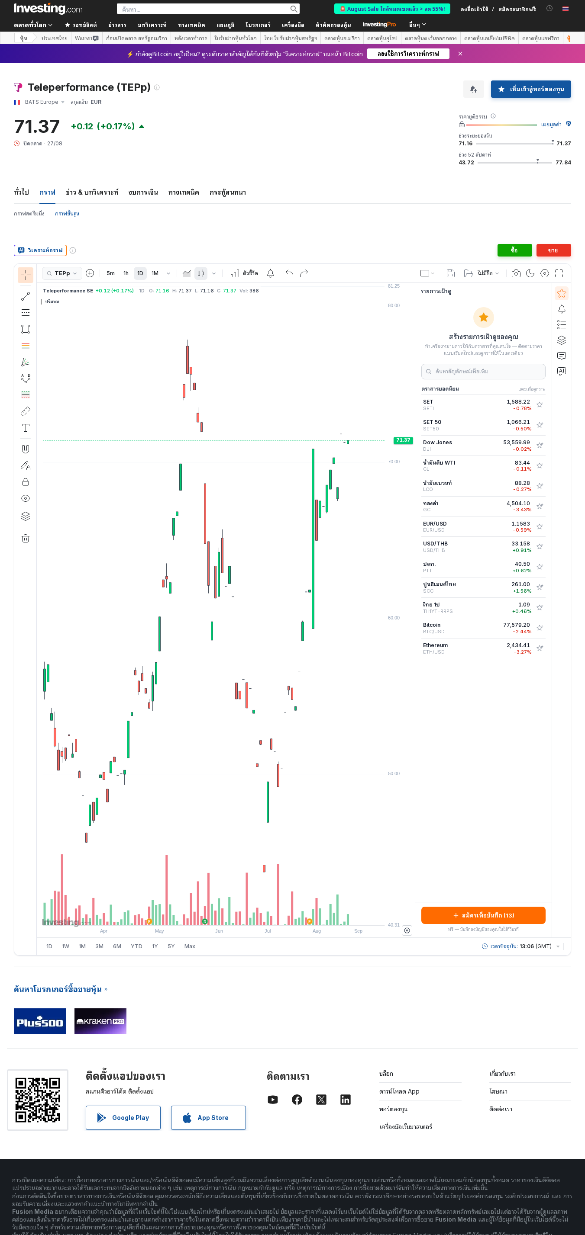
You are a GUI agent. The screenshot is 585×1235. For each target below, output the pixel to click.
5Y (171, 946)
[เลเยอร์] (25, 516)
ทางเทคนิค (183, 192)
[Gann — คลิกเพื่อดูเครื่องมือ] (25, 362)
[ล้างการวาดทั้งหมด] (25, 538)
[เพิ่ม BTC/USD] (539, 628)
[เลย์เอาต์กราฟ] (428, 273)
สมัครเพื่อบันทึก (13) (488, 915)
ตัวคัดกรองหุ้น (333, 24)
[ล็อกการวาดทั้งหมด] (25, 482)
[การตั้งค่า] (407, 930)
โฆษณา (498, 1091)
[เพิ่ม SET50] (539, 425)
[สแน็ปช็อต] (516, 273)
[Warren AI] (562, 371)
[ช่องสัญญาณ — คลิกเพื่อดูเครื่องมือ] (25, 313)
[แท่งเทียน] (200, 273)
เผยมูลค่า (551, 124)
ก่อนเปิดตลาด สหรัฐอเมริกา (136, 38)
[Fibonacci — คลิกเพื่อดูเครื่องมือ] (25, 345)
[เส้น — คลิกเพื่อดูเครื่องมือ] (25, 296)
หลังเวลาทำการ (191, 38)
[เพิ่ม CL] (539, 466)
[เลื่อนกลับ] (226, 914)
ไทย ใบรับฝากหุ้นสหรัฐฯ (290, 38)
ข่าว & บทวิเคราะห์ (92, 192)
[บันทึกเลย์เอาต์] (450, 273)
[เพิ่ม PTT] (539, 567)
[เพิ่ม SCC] (539, 587)
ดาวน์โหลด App (399, 1091)
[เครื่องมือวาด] (39, 609)
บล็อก (386, 1073)
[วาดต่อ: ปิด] (25, 465)
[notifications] (550, 8)
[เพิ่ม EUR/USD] (539, 527)
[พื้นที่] (186, 273)
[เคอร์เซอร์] (25, 275)
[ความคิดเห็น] (562, 355)
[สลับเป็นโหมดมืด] (530, 273)
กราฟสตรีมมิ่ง (29, 213)
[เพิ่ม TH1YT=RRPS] (539, 608)
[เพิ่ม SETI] (539, 405)
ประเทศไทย (55, 38)
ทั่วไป (21, 192)
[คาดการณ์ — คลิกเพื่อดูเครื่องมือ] (25, 395)
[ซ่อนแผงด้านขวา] (412, 610)
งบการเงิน (143, 192)
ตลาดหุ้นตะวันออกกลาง (431, 38)
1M (155, 273)
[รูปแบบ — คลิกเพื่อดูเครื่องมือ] (25, 378)
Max (189, 946)
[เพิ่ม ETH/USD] (539, 648)
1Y (155, 946)
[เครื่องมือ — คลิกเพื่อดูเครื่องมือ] (25, 411)
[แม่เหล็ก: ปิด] (25, 449)
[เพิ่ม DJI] (539, 445)
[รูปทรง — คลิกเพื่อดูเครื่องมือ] (25, 329)
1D (140, 273)
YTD (136, 946)
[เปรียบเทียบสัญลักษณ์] (90, 273)
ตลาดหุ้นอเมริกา (342, 38)
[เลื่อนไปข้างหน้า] (237, 914)
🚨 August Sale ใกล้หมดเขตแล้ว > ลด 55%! (392, 8)
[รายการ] (562, 324)
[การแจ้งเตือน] (562, 309)
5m (111, 273)
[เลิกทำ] (289, 273)
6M (117, 946)
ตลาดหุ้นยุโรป (382, 38)
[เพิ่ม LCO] (539, 486)
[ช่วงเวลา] (168, 273)
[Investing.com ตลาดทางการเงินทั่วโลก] (48, 9)
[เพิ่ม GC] (539, 506)
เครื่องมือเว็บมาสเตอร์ (405, 1126)
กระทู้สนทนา (228, 192)
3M (99, 946)
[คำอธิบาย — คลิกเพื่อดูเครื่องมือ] (25, 428)
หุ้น (23, 38)
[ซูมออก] (202, 914)
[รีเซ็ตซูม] (249, 914)
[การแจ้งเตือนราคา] (270, 273)
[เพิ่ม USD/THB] (539, 547)
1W (65, 946)
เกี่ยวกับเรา (502, 1073)
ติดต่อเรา (500, 1109)
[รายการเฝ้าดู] (562, 293)
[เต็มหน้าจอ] (559, 273)
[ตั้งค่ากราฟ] (544, 273)
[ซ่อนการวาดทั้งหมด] (25, 498)
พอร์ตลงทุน (393, 1109)
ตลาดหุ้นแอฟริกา (540, 38)
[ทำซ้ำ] (303, 273)
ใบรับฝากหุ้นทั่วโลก (235, 38)
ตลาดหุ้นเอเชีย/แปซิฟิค (489, 38)
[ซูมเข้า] (214, 914)
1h (126, 273)
